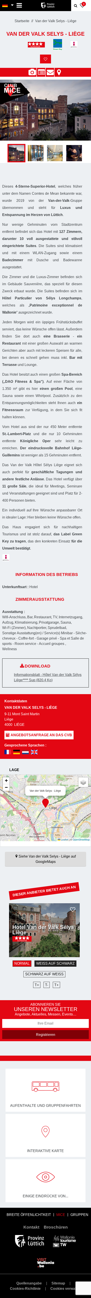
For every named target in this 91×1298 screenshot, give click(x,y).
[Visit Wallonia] (45, 1262)
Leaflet (64, 839)
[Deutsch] (5, 5)
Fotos (32, 72)
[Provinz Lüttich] (29, 1241)
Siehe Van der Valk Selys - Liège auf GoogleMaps (47, 859)
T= (37, 985)
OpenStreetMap (81, 839)
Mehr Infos (26, 946)
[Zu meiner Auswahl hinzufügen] (45, 59)
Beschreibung (41, 70)
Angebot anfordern (50, 70)
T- (46, 985)
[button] (45, 803)
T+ (56, 985)
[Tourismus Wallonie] (64, 1241)
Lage (59, 70)
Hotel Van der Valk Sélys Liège (43, 930)
